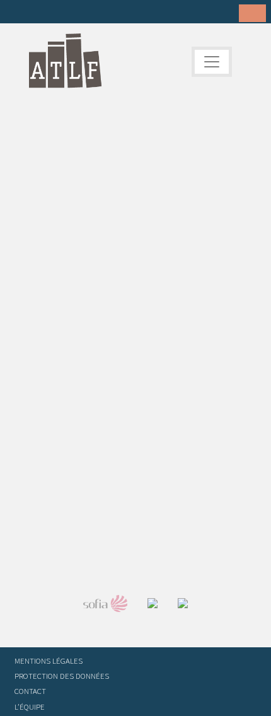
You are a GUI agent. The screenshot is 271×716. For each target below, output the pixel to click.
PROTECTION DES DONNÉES (61, 676)
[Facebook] (19, 12)
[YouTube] (97, 12)
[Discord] (116, 12)
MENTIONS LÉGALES (48, 660)
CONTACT (30, 691)
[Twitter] (38, 12)
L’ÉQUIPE (29, 707)
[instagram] (77, 12)
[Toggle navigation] (212, 62)
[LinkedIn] (58, 12)
